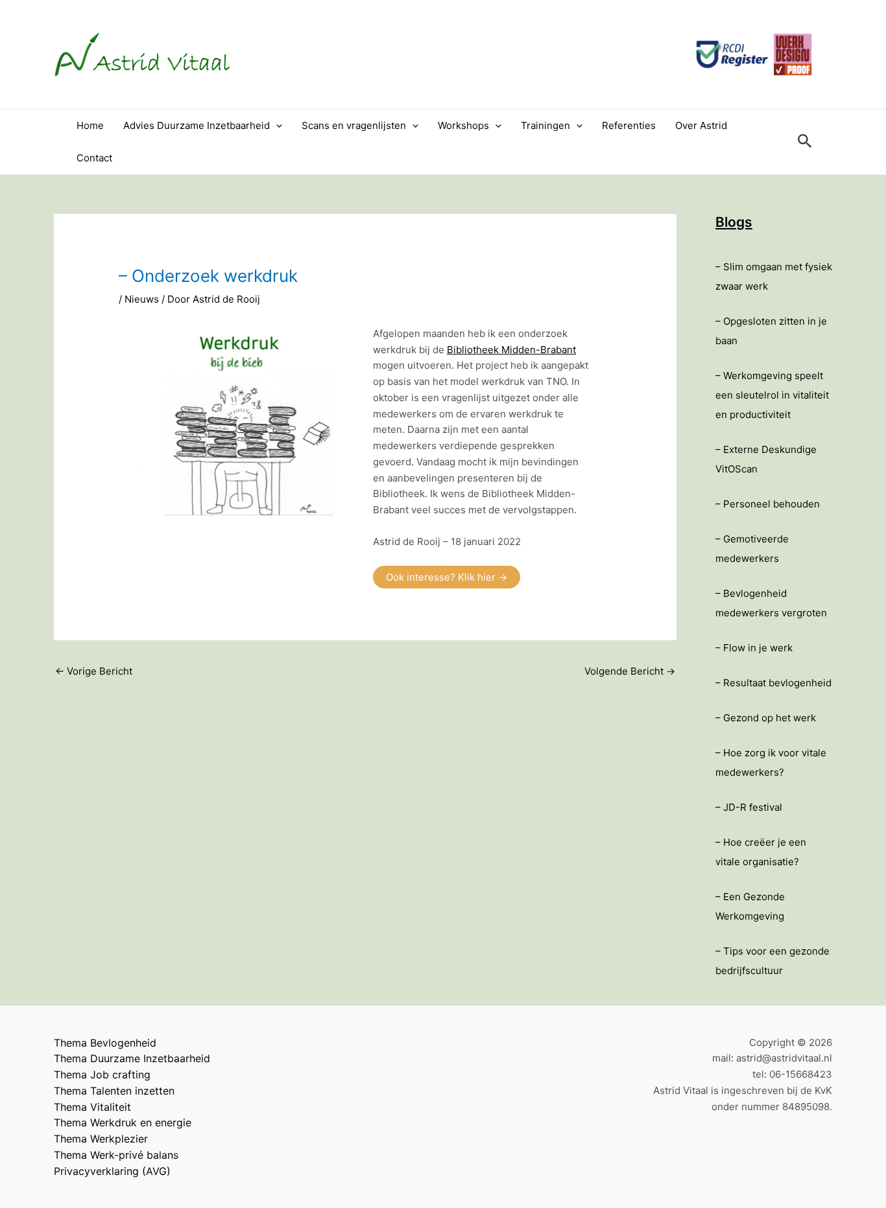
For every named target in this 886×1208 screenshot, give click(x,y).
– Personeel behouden (767, 504)
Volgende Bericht (629, 671)
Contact (94, 158)
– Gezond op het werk (765, 718)
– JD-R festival (748, 807)
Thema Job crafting (102, 1074)
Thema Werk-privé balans (116, 1154)
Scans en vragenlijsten (354, 125)
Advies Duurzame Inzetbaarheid (196, 125)
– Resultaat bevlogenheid (773, 683)
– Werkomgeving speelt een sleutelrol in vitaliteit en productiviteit (772, 395)
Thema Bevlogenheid (105, 1042)
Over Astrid (701, 125)
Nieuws (142, 299)
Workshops (463, 125)
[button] (276, 126)
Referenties (629, 125)
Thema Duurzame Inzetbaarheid (132, 1058)
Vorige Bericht (93, 671)
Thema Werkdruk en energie (122, 1122)
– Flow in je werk (754, 648)
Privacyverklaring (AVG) (112, 1171)
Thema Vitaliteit (92, 1106)
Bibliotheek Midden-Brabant (511, 349)
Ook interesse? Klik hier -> (446, 577)
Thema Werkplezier (101, 1138)
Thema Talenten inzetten (114, 1090)
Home (90, 125)
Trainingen (545, 125)
